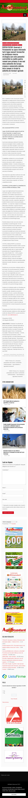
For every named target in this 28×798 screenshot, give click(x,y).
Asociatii (4, 42)
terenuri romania (21, 355)
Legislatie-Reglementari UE (13, 42)
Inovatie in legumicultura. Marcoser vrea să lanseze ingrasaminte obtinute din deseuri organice (12, 660)
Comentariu (5, 470)
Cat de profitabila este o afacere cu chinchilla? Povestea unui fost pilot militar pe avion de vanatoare (13, 652)
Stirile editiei (14, 44)
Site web (4, 499)
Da (4, 691)
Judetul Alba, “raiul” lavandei (9, 656)
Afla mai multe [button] (12, 790)
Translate (13, 523)
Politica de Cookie (5, 775)
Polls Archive (5, 702)
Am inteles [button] (14, 794)
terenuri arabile (14, 355)
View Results (14, 698)
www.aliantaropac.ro (13, 314)
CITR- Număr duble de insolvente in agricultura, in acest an (11, 402)
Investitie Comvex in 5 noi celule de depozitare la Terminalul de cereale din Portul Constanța (13, 452)
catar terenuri (6, 354)
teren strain (8, 355)
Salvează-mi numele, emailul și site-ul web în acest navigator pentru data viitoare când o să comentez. (13, 507)
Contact (4, 669)
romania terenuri (13, 354)
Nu (4, 693)
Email (4, 493)
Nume (4, 487)
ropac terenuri (19, 354)
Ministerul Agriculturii (7, 44)
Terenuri (20, 44)
